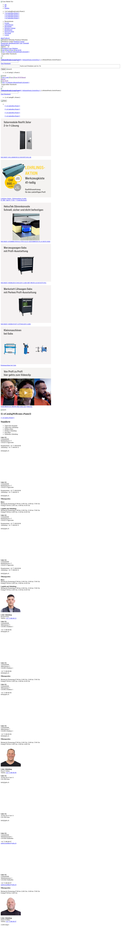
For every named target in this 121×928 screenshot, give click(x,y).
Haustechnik (4, 43)
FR (5, 6)
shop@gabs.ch (5, 38)
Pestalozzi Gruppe (19, 41)
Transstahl (26, 43)
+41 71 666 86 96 (11, 772)
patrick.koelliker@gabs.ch (8, 843)
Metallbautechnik (14, 43)
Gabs (20, 43)
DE (6, 5)
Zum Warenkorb (6, 63)
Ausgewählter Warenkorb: (9, 54)
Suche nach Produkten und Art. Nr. (30, 66)
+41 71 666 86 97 (11, 921)
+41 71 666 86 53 (11, 618)
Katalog (7, 8)
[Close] (4, 101)
